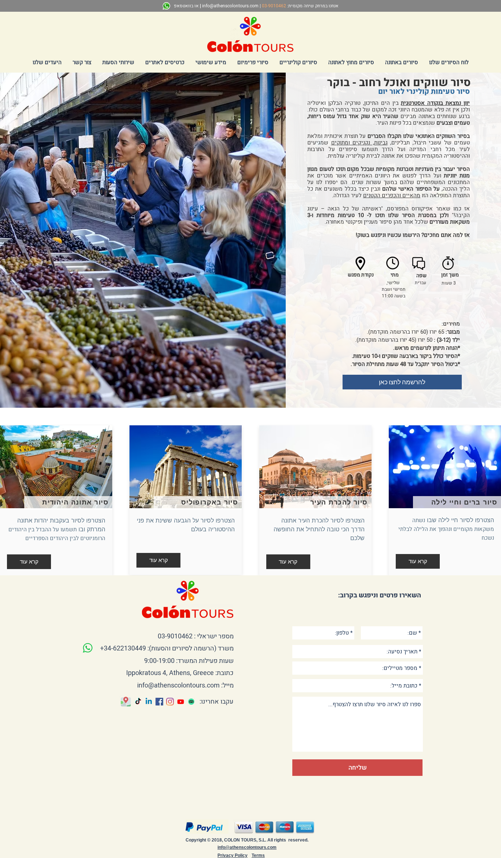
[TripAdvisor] (191, 701)
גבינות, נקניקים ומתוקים (359, 143)
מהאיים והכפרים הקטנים (391, 195)
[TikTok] (138, 701)
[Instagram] (170, 701)
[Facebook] (159, 701)
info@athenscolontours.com (230, 6)
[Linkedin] (149, 701)
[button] (402, 62)
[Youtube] (180, 701)
